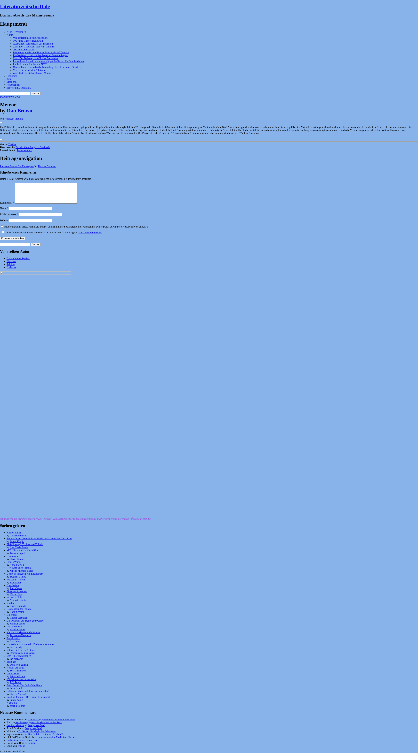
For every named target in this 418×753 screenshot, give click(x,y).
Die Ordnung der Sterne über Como (25, 620)
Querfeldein (13, 585)
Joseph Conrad (17, 705)
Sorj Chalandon (18, 670)
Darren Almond (18, 694)
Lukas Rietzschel (18, 606)
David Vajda (16, 559)
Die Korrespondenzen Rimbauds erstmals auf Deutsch (41, 52)
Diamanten (12, 556)
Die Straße (12, 614)
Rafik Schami (17, 611)
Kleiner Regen (14, 532)
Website (4, 220)
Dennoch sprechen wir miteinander (25, 573)
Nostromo (12, 702)
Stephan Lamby (18, 576)
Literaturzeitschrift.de (25, 6)
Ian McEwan (16, 658)
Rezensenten (13, 84)
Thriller (12, 144)
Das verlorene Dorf (28, 740)
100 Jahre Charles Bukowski (28, 40)
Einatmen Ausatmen (17, 591)
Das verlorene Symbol (18, 258)
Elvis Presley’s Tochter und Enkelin (25, 544)
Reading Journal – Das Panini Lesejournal (28, 697)
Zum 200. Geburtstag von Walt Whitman (34, 46)
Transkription (13, 638)
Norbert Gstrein (18, 600)
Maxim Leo (16, 594)
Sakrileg (11, 264)
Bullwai (11, 740)
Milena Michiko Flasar (21, 570)
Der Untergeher (17, 166)
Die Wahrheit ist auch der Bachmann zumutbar (31, 644)
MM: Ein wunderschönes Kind (23, 550)
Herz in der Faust (15, 667)
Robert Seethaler (18, 617)
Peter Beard (16, 688)
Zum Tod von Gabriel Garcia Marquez (33, 73)
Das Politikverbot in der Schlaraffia (46, 734)
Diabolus (11, 267)
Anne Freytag (17, 564)
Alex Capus (16, 588)
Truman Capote (18, 553)
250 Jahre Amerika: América (21, 679)
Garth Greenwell (18, 535)
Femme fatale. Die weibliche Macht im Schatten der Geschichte (39, 538)
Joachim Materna (15, 725)
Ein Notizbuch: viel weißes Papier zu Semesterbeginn (40, 55)
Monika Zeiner (17, 623)
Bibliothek (12, 76)
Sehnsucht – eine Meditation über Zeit (57, 737)
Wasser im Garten (16, 579)
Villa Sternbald (14, 626)
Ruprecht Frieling (14, 118)
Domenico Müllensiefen (22, 653)
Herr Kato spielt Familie (19, 567)
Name (4, 208)
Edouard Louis (17, 676)
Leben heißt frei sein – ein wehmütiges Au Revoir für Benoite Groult (48, 61)
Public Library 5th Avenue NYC (30, 64)
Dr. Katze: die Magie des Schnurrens (37, 731)
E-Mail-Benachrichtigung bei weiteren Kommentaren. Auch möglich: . (54, 232)
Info (9, 78)
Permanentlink (24, 150)
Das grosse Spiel (36, 725)
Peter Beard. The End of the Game (24, 685)
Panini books (16, 700)
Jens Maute (15, 582)
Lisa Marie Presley (19, 547)
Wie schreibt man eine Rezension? (30, 37)
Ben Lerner (16, 641)
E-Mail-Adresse (9, 214)
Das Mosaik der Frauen (19, 609)
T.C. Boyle (15, 682)
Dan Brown (19, 111)
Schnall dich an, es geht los (20, 650)
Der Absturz (13, 673)
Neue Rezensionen (16, 31)
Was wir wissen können (19, 655)
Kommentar (7, 202)
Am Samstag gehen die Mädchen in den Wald (51, 719)
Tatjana (31, 743)
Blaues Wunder (14, 562)
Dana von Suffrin (19, 664)
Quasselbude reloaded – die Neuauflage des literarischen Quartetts (47, 67)
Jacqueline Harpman (20, 635)
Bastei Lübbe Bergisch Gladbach (33, 147)
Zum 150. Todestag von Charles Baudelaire (35, 58)
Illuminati (11, 261)
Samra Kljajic (17, 541)
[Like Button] (1, 122)
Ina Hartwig (16, 647)
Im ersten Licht (14, 597)
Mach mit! (12, 81)
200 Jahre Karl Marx (23, 49)
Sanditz (10, 603)
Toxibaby (11, 661)
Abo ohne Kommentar (90, 232)
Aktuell (10, 34)
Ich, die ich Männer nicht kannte (23, 632)
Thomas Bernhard (47, 166)
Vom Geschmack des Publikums (29, 70)
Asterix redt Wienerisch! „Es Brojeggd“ (33, 43)
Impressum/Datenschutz (19, 87)
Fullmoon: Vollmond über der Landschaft (28, 691)
